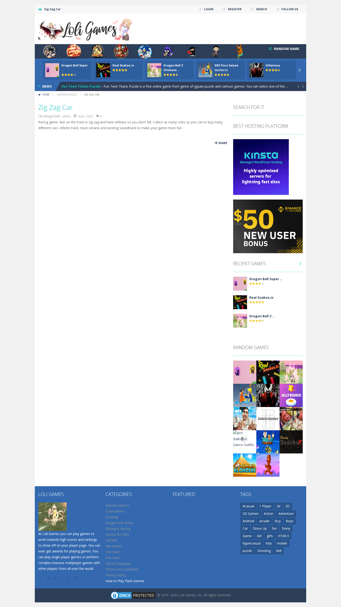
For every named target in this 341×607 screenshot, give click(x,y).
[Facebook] (41, 578)
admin (66, 116)
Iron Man (112, 552)
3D (287, 506)
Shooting (264, 550)
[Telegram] (76, 578)
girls (270, 536)
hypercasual (252, 543)
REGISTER (234, 9)
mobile (282, 543)
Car (245, 528)
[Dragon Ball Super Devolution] (240, 283)
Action (268, 513)
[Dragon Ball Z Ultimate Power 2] (240, 320)
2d (278, 506)
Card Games (115, 511)
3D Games (251, 513)
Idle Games (114, 546)
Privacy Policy (116, 575)
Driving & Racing (118, 528)
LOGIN (208, 9)
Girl (259, 536)
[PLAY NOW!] (52, 70)
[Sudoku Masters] (268, 418)
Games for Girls (117, 534)
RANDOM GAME (286, 48)
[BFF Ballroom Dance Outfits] (244, 438)
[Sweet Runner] (268, 465)
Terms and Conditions (122, 569)
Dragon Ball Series (119, 523)
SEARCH (261, 9)
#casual (248, 506)
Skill (278, 550)
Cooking (112, 517)
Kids (269, 543)
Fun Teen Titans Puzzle (80, 86)
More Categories (118, 563)
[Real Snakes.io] (240, 302)
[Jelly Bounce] (291, 395)
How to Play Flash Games (125, 581)
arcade (264, 521)
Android (248, 521)
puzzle (247, 550)
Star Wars (113, 557)
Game (247, 536)
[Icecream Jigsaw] (291, 418)
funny (286, 528)
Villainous (273, 65)
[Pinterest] (69, 578)
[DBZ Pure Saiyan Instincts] (244, 395)
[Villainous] (268, 395)
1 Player (265, 506)
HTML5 (283, 536)
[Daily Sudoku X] (291, 441)
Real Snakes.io (123, 65)
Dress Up (260, 528)
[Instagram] (62, 578)
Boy (278, 521)
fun (274, 528)
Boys (289, 521)
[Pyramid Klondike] (244, 465)
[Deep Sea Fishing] (268, 441)
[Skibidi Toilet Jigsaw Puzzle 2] (244, 418)
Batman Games (117, 505)
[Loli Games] (85, 28)
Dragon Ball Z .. (261, 316)
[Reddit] (55, 578)
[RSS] (83, 578)
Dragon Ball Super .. (265, 279)
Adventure (286, 513)
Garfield (111, 540)
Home (46, 94)
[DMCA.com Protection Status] (133, 595)
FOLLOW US (289, 9)
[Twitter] (48, 578)
